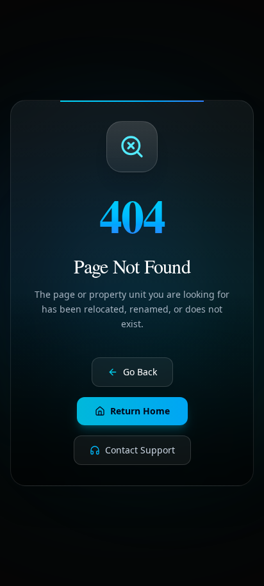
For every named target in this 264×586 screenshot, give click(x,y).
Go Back (140, 372)
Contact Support (140, 450)
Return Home (140, 411)
